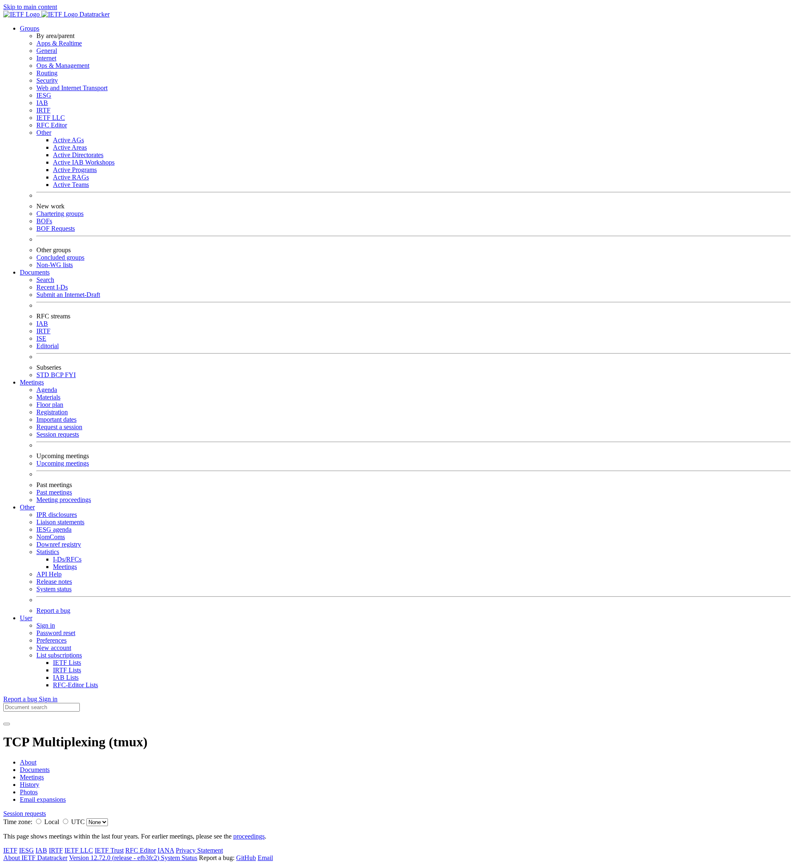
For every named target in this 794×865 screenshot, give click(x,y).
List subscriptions (59, 655)
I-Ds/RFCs (67, 559)
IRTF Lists (67, 670)
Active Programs (75, 169)
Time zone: (17, 821)
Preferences (51, 640)
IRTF (43, 110)
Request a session (59, 426)
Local (51, 821)
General (46, 50)
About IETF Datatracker (35, 857)
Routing (46, 72)
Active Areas (70, 147)
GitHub (246, 857)
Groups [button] (29, 28)
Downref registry (58, 544)
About (28, 762)
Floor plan (49, 404)
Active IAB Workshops (84, 162)
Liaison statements (60, 522)
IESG (43, 95)
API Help (49, 574)
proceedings (249, 836)
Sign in (45, 625)
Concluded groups (60, 257)
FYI (70, 374)
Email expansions (43, 799)
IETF (10, 850)
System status (54, 589)
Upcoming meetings (62, 463)
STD (43, 374)
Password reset (55, 632)
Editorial (47, 345)
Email (265, 857)
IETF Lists (67, 662)
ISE (41, 338)
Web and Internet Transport (72, 87)
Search (45, 279)
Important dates (56, 419)
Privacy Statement (199, 850)
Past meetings (54, 492)
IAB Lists (66, 677)
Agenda (46, 389)
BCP (58, 374)
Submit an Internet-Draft (68, 294)
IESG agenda (54, 529)
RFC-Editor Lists (75, 684)
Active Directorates (78, 154)
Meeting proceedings (63, 499)
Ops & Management (62, 65)
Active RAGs (71, 177)
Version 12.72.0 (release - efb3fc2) (115, 857)
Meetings (65, 566)
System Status (179, 857)
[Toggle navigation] (6, 724)
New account (53, 647)
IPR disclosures (56, 514)
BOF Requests (55, 228)
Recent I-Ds (52, 287)
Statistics (47, 551)
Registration (52, 412)
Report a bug (53, 610)
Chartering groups (60, 213)
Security (47, 80)
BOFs (44, 221)
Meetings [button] (32, 382)
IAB (42, 102)
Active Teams (71, 184)
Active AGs (68, 139)
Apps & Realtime (59, 43)
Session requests (57, 434)
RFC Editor (51, 125)
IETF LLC (50, 117)
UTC (78, 821)
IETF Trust (109, 850)
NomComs (50, 536)
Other (43, 132)
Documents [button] (35, 272)
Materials (48, 397)
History (29, 784)
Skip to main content (30, 6)
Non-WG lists (54, 264)
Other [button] (27, 507)
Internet (46, 58)
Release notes (54, 581)
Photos (29, 792)
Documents (35, 769)
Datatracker (94, 14)
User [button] (26, 617)
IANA (166, 850)
